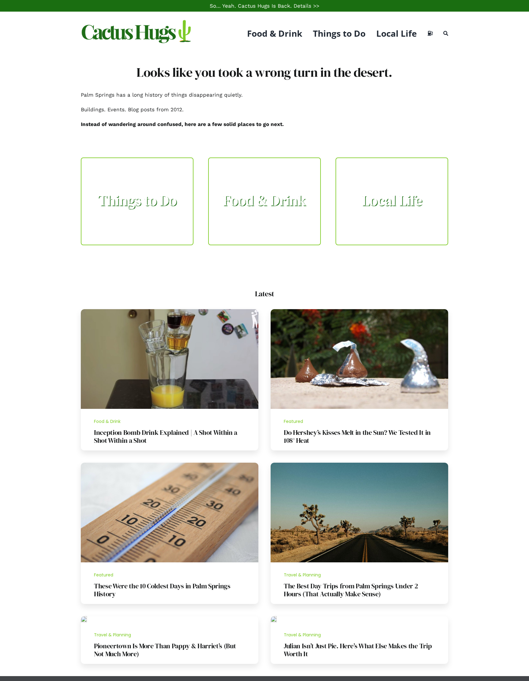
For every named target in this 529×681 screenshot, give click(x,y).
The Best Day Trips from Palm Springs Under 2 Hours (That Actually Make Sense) (351, 589)
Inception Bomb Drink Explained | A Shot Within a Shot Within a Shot (165, 436)
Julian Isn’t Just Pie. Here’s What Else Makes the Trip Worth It (358, 649)
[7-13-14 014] (359, 312)
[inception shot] (169, 312)
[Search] (445, 33)
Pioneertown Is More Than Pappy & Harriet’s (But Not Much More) (165, 649)
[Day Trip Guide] (359, 465)
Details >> (306, 6)
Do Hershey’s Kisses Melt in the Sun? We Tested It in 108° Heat (357, 436)
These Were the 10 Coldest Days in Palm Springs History (162, 589)
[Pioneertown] (84, 619)
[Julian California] (274, 619)
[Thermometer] (169, 465)
